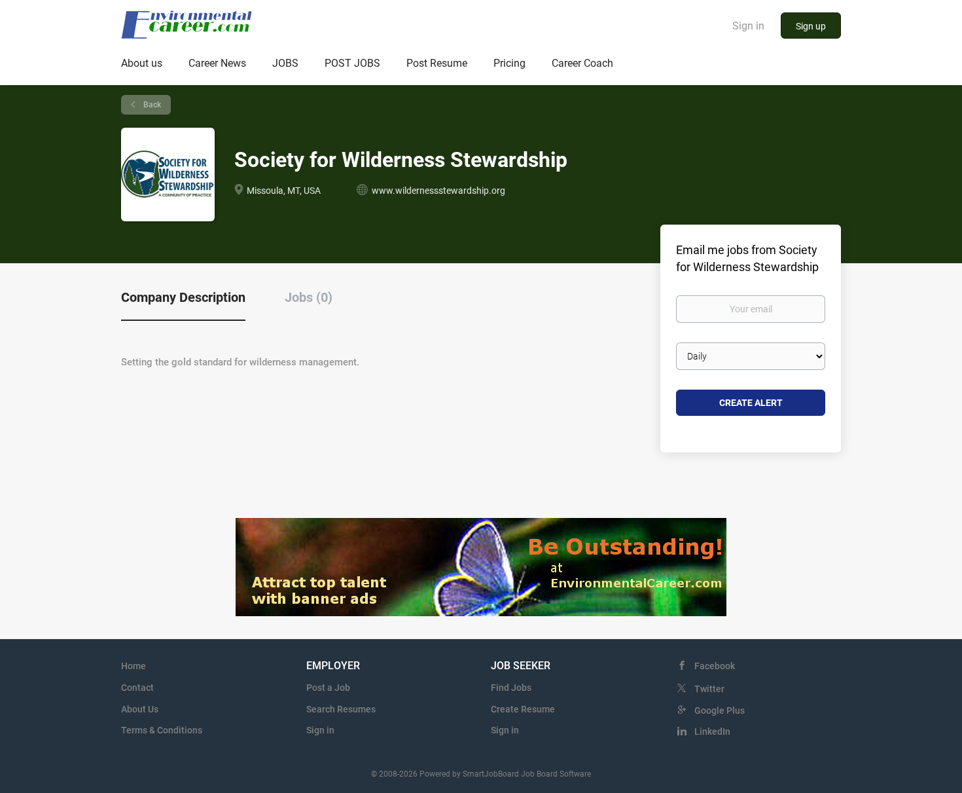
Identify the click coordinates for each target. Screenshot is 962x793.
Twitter (709, 689)
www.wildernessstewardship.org (438, 190)
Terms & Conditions (161, 730)
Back (151, 104)
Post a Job (328, 687)
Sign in (748, 26)
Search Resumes (341, 709)
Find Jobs (511, 687)
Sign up (811, 26)
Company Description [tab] (183, 297)
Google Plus (719, 710)
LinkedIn (712, 731)
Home (133, 666)
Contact (137, 687)
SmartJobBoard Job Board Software (527, 774)
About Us (139, 709)
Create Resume (523, 709)
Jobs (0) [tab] (308, 297)
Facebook (714, 666)
